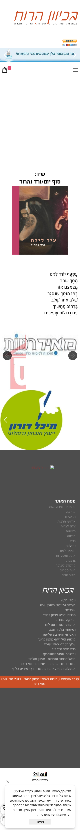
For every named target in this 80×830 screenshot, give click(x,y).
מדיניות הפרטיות (48, 814)
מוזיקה (71, 511)
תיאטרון (70, 516)
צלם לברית (68, 526)
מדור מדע (69, 575)
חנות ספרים (68, 570)
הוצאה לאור (67, 550)
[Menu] (75, 71)
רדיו (73, 541)
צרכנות (71, 560)
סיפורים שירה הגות (62, 506)
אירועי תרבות (67, 521)
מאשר (40, 821)
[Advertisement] (40, 119)
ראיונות (71, 531)
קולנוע (71, 536)
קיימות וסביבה (66, 565)
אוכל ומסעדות (66, 555)
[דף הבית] (46, 19)
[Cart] (4, 71)
